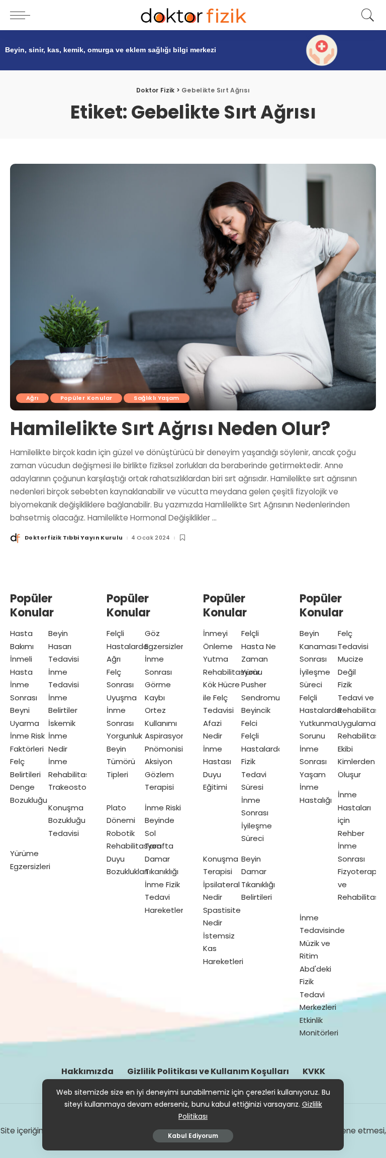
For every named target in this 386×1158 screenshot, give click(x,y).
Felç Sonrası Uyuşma (122, 685)
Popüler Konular (86, 398)
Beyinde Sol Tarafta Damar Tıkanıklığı (161, 846)
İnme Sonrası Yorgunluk (124, 723)
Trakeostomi (71, 787)
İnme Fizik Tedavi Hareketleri (165, 897)
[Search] (365, 15)
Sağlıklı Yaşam (156, 398)
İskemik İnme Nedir (61, 736)
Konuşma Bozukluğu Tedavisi (66, 820)
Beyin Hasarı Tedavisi (63, 646)
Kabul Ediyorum (193, 1135)
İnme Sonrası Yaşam (313, 762)
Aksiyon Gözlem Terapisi (159, 774)
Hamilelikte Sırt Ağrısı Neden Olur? (170, 429)
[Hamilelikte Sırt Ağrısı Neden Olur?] (193, 287)
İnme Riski (163, 807)
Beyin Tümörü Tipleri (121, 762)
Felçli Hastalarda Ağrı (127, 646)
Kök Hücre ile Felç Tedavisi (221, 697)
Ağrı (32, 398)
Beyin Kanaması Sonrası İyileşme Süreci (318, 659)
